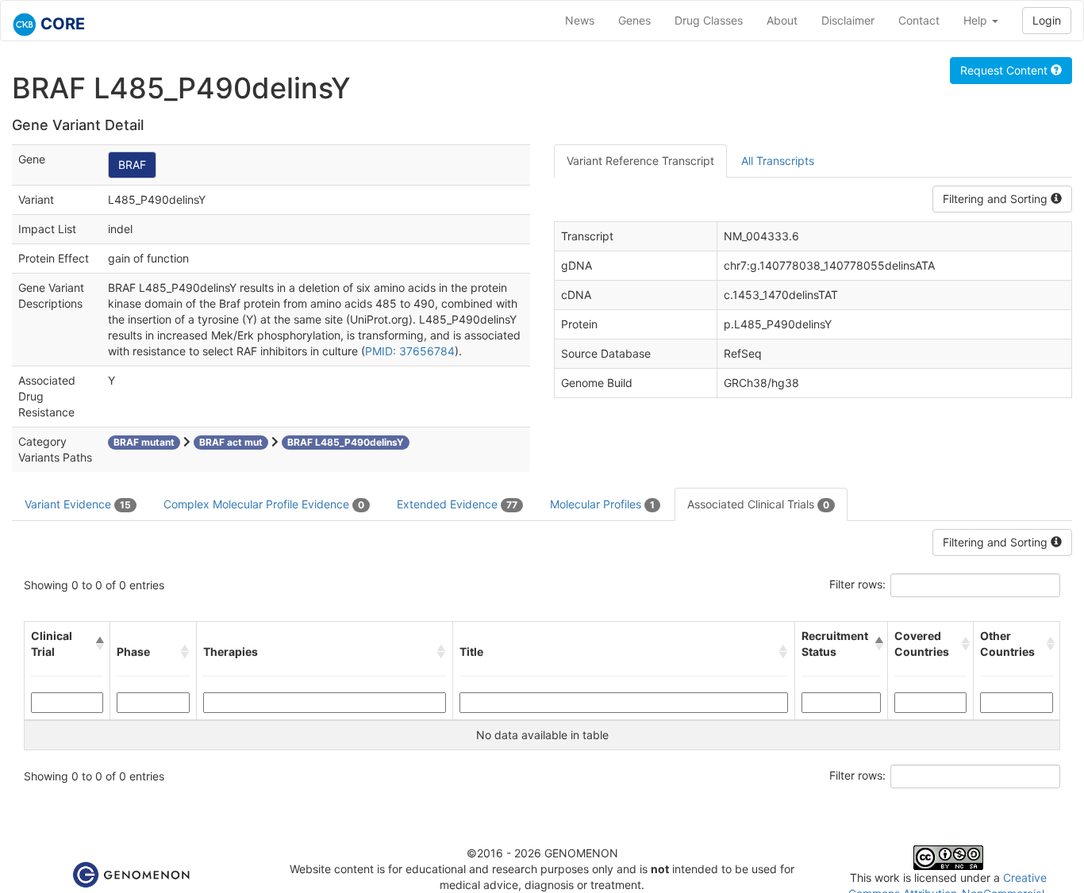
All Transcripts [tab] (777, 160)
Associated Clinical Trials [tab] (758, 504)
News (579, 20)
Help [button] (976, 20)
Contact (919, 20)
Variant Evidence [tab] (78, 504)
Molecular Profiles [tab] (602, 504)
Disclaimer (848, 20)
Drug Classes (709, 20)
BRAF (132, 164)
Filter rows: (857, 584)
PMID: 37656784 (410, 351)
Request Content (1005, 70)
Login (1046, 20)
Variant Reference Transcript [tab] (640, 160)
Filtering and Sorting (997, 198)
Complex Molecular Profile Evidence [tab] (263, 504)
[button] (99, 644)
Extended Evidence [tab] (457, 504)
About (782, 20)
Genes (634, 20)
